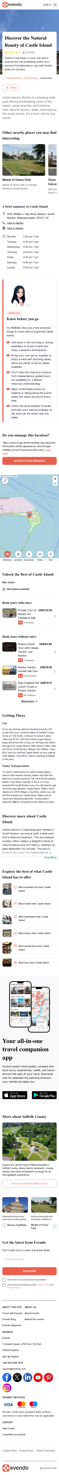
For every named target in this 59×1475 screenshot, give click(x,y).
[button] (29, 515)
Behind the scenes (34, 1319)
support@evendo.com (14, 1368)
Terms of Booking (45, 1450)
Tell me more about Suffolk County (29, 1183)
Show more (27, 701)
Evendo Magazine (11, 1325)
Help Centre (8, 1428)
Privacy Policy (13, 1287)
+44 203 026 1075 (12, 1362)
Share (13, 87)
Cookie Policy (43, 1285)
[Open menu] (55, 5)
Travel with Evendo (12, 1313)
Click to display (15, 222)
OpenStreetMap (10, 476)
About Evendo (32, 1313)
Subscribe (29, 1271)
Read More (51, 857)
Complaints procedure (13, 1434)
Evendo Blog (9, 1319)
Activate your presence (29, 460)
